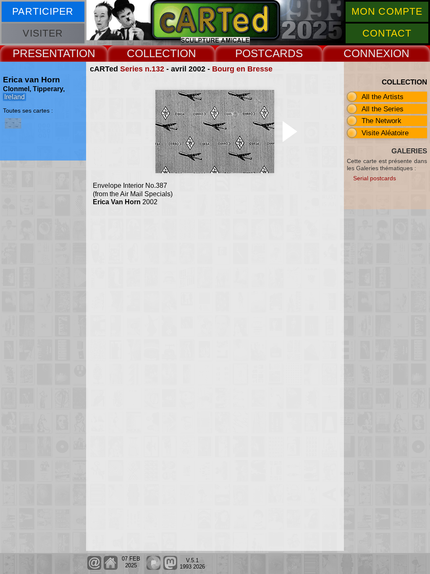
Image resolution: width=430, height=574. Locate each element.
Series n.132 (142, 69)
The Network (381, 120)
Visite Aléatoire (385, 133)
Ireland (14, 96)
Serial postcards (374, 178)
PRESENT (38, 53)
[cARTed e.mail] (94, 568)
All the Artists (383, 96)
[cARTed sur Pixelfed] (153, 568)
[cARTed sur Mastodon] (170, 568)
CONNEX (366, 53)
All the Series (383, 109)
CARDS (284, 53)
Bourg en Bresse (242, 69)
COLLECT (152, 53)
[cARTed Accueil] (110, 568)
